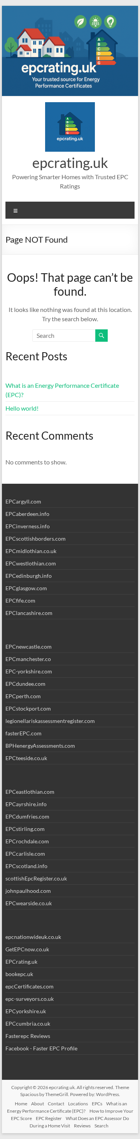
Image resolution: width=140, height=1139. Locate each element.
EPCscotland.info (26, 866)
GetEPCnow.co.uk (27, 949)
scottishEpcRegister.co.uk (36, 878)
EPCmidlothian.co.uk (30, 551)
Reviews (82, 1126)
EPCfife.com (20, 600)
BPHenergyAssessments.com (40, 745)
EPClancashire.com (28, 613)
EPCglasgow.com (26, 588)
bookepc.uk (19, 974)
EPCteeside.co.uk (26, 758)
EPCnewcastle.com (28, 646)
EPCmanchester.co (28, 659)
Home (21, 1103)
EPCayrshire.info (26, 804)
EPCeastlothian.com (29, 791)
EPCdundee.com (25, 683)
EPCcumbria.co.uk (27, 1023)
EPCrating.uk (21, 961)
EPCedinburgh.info (28, 575)
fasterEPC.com (23, 733)
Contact (56, 1103)
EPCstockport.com (28, 708)
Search (101, 1126)
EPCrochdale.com (27, 841)
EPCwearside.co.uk (28, 903)
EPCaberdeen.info (27, 513)
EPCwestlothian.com (30, 563)
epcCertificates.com (29, 986)
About (37, 1103)
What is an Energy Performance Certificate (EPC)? (67, 1107)
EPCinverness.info (27, 526)
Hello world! (21, 408)
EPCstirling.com (25, 829)
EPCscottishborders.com (35, 538)
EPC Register (49, 1118)
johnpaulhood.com (28, 890)
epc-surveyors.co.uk (29, 998)
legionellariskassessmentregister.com (50, 721)
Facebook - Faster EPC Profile (41, 1048)
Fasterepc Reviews (27, 1036)
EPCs (97, 1103)
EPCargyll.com (23, 501)
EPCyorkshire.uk (25, 1011)
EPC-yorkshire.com (28, 671)
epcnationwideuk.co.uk (33, 936)
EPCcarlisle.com (25, 853)
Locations (78, 1103)
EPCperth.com (23, 696)
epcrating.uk (70, 162)
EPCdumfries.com (27, 816)
